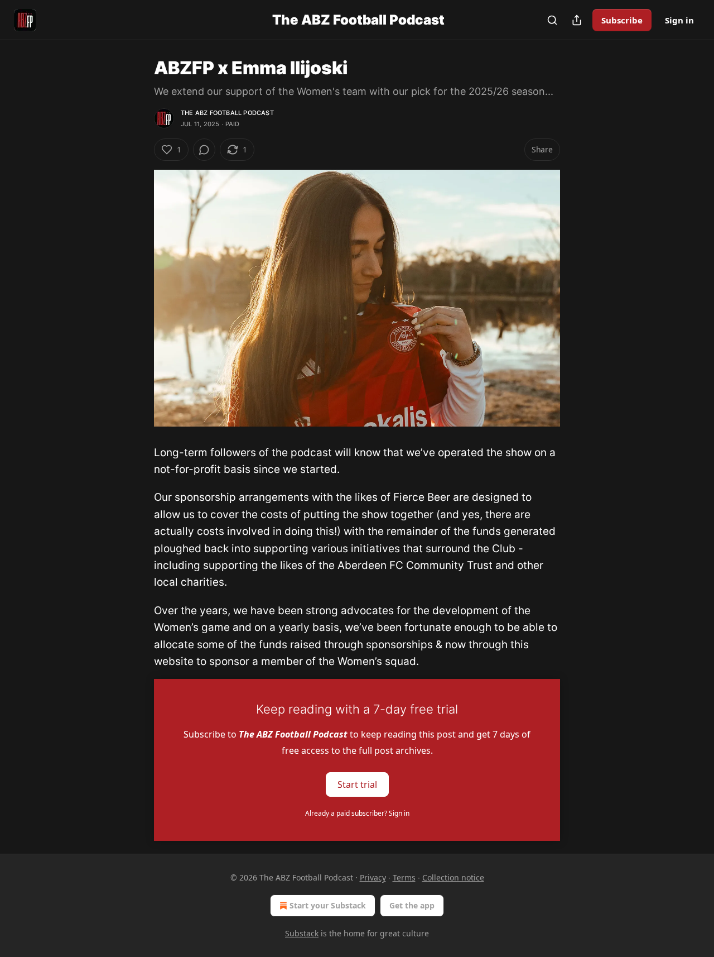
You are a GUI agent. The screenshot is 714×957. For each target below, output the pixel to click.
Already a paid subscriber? (357, 813)
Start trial (357, 784)
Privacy (373, 877)
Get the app (412, 905)
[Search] (552, 20)
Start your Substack (328, 905)
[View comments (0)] (204, 149)
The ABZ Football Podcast (227, 113)
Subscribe (622, 20)
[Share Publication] (577, 20)
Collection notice (453, 877)
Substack (302, 933)
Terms (404, 877)
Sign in (679, 20)
